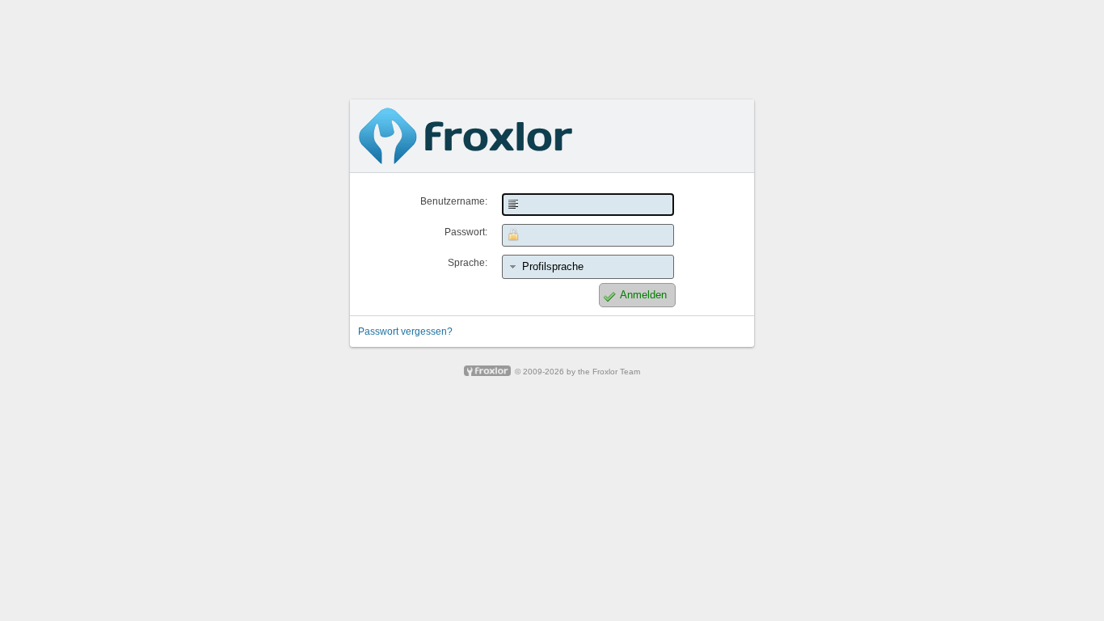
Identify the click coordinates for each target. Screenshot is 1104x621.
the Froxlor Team (609, 371)
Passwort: (466, 232)
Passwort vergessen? (405, 331)
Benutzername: (453, 201)
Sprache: (467, 262)
